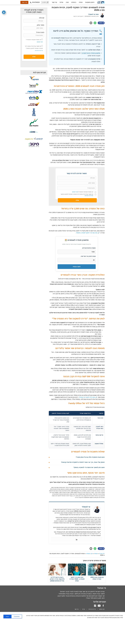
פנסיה (80, 2)
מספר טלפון (40, 25)
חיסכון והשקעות (89, 2)
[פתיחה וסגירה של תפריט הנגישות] (4, 12)
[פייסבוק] (103, 605)
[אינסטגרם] (95, 605)
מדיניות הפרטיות (89, 195)
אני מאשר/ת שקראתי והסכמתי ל (82, 191)
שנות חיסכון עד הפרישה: (88, 256)
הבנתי (7, 616)
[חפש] (47, 2)
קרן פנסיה (89, 553)
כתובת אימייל (40, 32)
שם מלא (41, 18)
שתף (100, 23)
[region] (62, 616)
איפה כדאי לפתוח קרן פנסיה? (87, 397)
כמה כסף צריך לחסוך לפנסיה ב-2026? (87, 233)
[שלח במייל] (91, 23)
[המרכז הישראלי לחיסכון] (101, 2)
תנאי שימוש (102, 609)
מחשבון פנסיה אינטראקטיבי (90, 53)
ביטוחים (73, 2)
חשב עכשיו (77, 267)
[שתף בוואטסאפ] (95, 23)
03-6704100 (36, 2)
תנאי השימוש (75, 191)
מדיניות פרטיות (92, 609)
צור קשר (54, 2)
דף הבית (102, 553)
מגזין (67, 2)
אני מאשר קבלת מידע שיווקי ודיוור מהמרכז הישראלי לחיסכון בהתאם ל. (77, 195)
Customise (17, 616)
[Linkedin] (76, 539)
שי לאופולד (91, 14)
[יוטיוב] (99, 605)
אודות (61, 2)
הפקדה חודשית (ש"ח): (89, 248)
